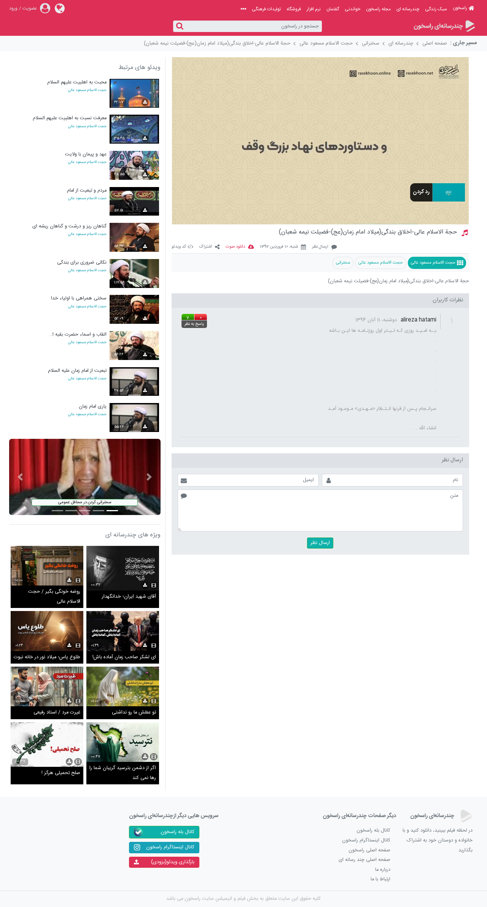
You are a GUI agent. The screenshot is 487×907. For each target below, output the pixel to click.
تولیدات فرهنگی (266, 9)
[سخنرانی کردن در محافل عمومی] (85, 477)
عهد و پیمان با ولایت (86, 154)
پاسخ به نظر (194, 324)
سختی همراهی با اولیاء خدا (79, 298)
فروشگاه (293, 9)
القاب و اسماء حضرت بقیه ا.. (78, 334)
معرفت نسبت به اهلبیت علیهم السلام (70, 118)
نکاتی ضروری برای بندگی (82, 262)
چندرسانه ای (407, 9)
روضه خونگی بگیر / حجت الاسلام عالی (54, 597)
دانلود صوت (235, 247)
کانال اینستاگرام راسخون (366, 841)
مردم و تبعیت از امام (87, 190)
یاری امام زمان (93, 406)
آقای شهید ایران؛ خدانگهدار (129, 597)
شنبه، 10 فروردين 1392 (279, 247)
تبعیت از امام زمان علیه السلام (77, 370)
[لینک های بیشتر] (243, 9)
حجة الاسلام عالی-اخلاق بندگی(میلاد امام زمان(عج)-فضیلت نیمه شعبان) (217, 43)
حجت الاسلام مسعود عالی (326, 43)
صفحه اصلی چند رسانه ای (364, 860)
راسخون (460, 8)
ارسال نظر (320, 247)
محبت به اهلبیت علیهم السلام (77, 82)
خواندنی (352, 9)
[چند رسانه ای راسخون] (443, 26)
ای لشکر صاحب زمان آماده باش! (124, 657)
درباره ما (382, 870)
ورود (13, 8)
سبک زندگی (436, 9)
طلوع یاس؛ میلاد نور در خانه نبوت (47, 657)
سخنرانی (370, 43)
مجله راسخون (378, 9)
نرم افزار (314, 9)
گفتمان (332, 9)
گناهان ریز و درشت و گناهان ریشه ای (69, 226)
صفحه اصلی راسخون (369, 850)
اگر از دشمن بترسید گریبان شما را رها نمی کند (122, 773)
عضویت (29, 8)
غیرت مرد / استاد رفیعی (56, 713)
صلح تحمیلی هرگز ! (60, 773)
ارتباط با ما (380, 879)
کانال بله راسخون (373, 831)
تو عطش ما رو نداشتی (134, 713)
